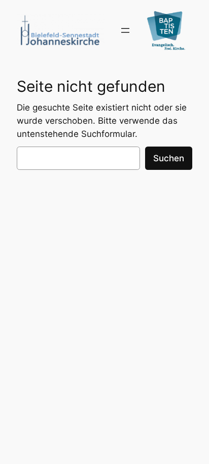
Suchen (168, 158)
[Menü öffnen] (125, 30)
